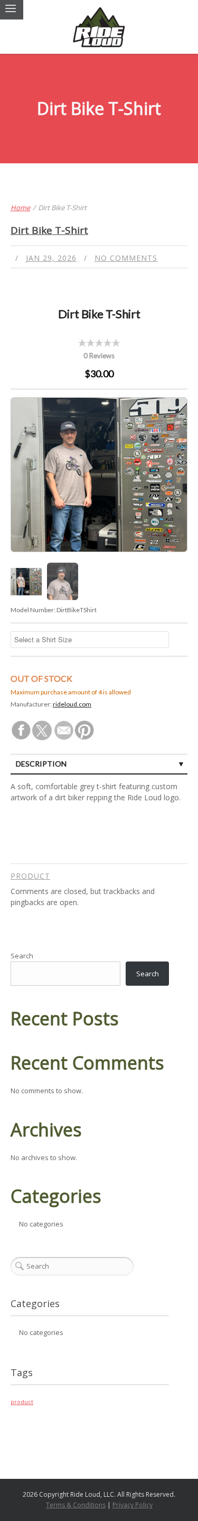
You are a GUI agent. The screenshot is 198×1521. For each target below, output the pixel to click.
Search (22, 955)
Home (20, 207)
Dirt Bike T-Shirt (49, 230)
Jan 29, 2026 (51, 258)
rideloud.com (72, 704)
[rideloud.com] (99, 26)
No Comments (126, 258)
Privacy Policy (132, 1504)
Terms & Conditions (76, 1504)
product (30, 876)
